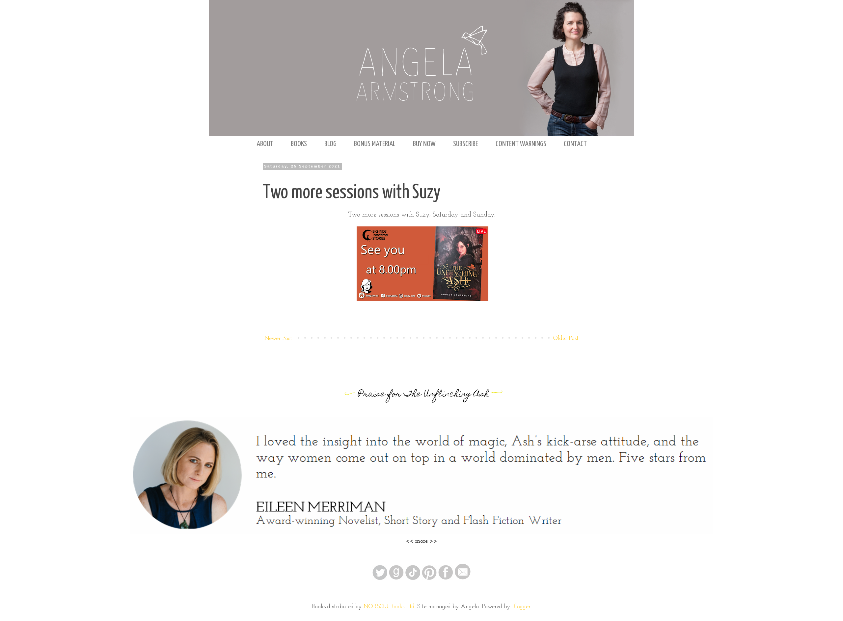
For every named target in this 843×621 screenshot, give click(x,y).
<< (410, 541)
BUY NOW (424, 144)
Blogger (521, 607)
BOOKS (299, 144)
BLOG (330, 144)
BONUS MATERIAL (374, 144)
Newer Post (278, 339)
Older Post (566, 339)
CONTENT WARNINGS (521, 144)
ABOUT (265, 144)
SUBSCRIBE (465, 144)
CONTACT (575, 144)
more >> (426, 541)
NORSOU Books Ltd (389, 607)
